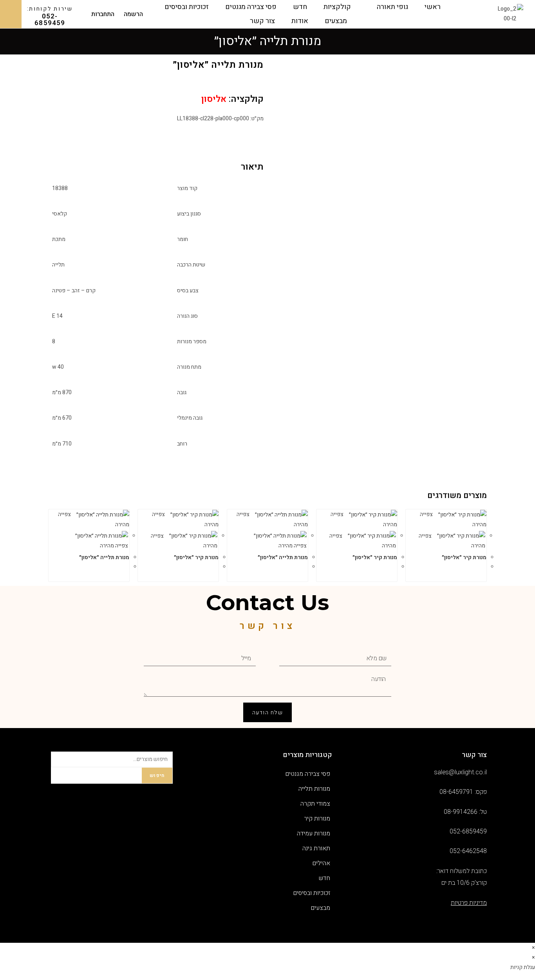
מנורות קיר (317, 818)
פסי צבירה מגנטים (251, 7)
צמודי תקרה (315, 803)
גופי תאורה (392, 7)
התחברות (102, 14)
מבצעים (336, 21)
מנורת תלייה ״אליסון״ (283, 557)
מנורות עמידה (313, 833)
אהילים (321, 863)
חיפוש (157, 775)
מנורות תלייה (314, 788)
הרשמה (133, 14)
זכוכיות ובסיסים (186, 7)
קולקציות (337, 7)
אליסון (213, 99)
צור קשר (262, 21)
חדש (300, 7)
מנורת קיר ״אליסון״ (464, 557)
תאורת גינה (316, 848)
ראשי (433, 7)
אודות (299, 21)
